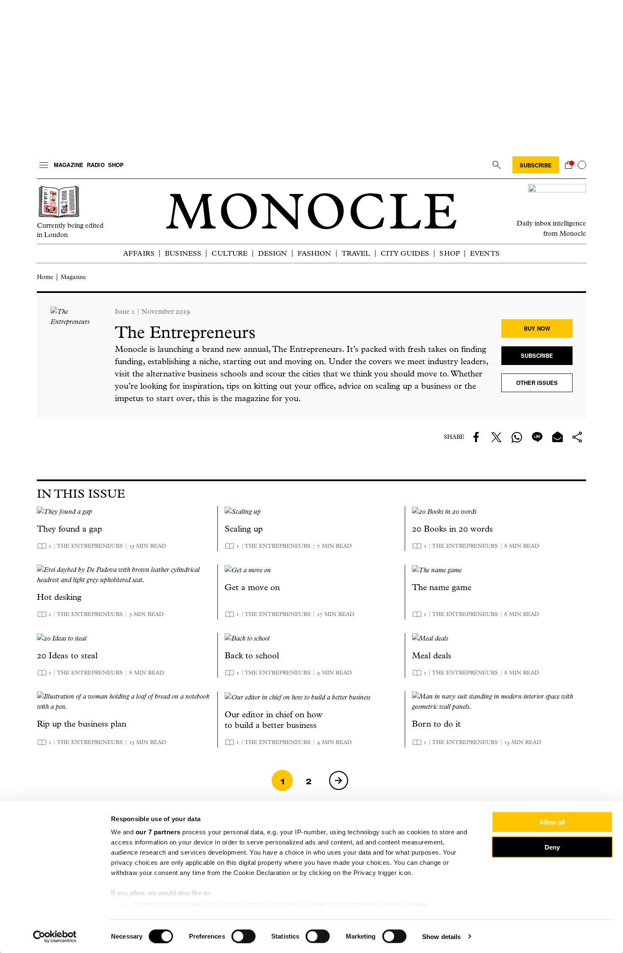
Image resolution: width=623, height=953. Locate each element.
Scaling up (244, 529)
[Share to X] (496, 437)
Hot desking (59, 597)
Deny (552, 846)
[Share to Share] (577, 437)
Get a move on (252, 587)
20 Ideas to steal (67, 655)
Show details (441, 936)
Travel (356, 253)
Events (485, 253)
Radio (96, 165)
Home (45, 277)
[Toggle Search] (496, 165)
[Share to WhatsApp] (516, 437)
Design (272, 253)
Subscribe (536, 165)
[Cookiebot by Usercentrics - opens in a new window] (55, 936)
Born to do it (436, 724)
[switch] (243, 936)
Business (183, 253)
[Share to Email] (557, 437)
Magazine (68, 165)
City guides (405, 253)
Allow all (552, 822)
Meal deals (431, 655)
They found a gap (69, 529)
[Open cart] (568, 165)
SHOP (449, 253)
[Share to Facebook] (475, 437)
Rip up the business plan (81, 724)
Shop (116, 165)
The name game (441, 587)
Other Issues (537, 383)
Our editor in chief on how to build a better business (274, 720)
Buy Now (537, 328)
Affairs (139, 253)
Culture (229, 253)
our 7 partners (158, 832)
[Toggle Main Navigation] (43, 165)
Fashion (314, 253)
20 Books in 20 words (452, 529)
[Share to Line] (536, 437)
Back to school (252, 655)
